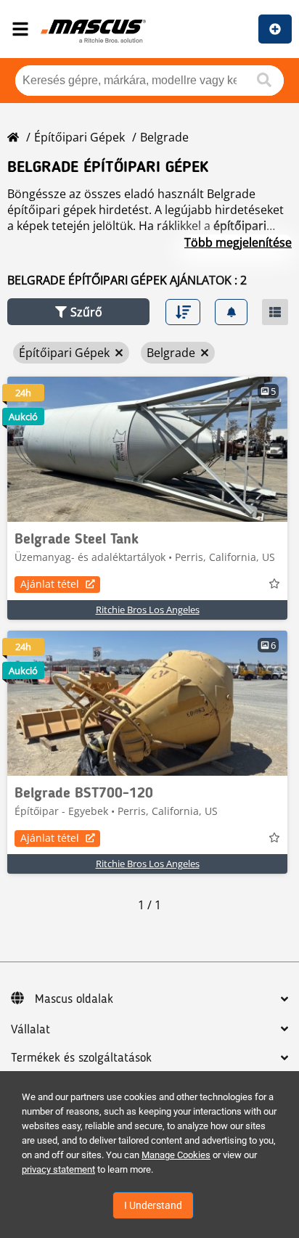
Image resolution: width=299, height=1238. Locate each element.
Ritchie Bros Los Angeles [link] (148, 609)
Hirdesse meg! (275, 29)
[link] (147, 449)
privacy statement (58, 1169)
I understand (153, 1205)
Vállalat (30, 1029)
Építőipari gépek (79, 137)
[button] (78, 311)
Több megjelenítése (238, 242)
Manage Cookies (176, 1154)
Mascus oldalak (74, 999)
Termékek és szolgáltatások (81, 1058)
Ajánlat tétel (49, 584)
